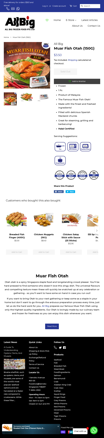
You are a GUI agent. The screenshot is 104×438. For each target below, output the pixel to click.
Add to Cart (17, 252)
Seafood (58, 360)
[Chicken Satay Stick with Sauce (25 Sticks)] (71, 219)
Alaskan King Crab (62, 385)
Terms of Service (36, 364)
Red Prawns (59, 407)
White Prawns (60, 403)
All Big (45, 306)
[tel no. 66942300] (8, 9)
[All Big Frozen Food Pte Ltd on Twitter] (60, 348)
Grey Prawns (60, 400)
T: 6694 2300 (35, 390)
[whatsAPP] (18, 9)
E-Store (70, 20)
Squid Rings (59, 394)
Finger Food (59, 397)
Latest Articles (89, 20)
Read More (52, 326)
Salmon (57, 375)
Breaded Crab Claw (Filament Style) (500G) (29, 428)
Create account (59, 6)
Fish (56, 363)
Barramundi (59, 378)
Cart (75, 6)
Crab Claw (58, 388)
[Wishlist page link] (47, 20)
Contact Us (94, 25)
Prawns (57, 419)
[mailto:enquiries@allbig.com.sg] (13, 9)
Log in (45, 6)
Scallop (57, 391)
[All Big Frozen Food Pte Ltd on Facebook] (64, 348)
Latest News (10, 342)
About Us (77, 25)
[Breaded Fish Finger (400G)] (17, 219)
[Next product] (96, 230)
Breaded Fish (60, 366)
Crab (56, 382)
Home (57, 20)
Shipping (72, 60)
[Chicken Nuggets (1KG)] (44, 219)
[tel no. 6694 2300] (56, 348)
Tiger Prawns (60, 416)
